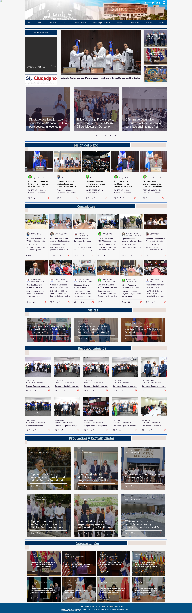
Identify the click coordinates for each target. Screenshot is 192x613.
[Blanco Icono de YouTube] (156, 2)
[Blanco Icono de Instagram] (160, 2)
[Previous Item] (65, 52)
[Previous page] (82, 136)
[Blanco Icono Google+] (149, 2)
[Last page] (115, 136)
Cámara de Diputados (53, 7)
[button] (41, 32)
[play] (52, 66)
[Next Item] (137, 52)
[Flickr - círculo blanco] (164, 2)
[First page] (78, 136)
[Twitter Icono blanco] (153, 2)
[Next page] (110, 136)
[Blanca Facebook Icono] (145, 2)
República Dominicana (53, 9)
